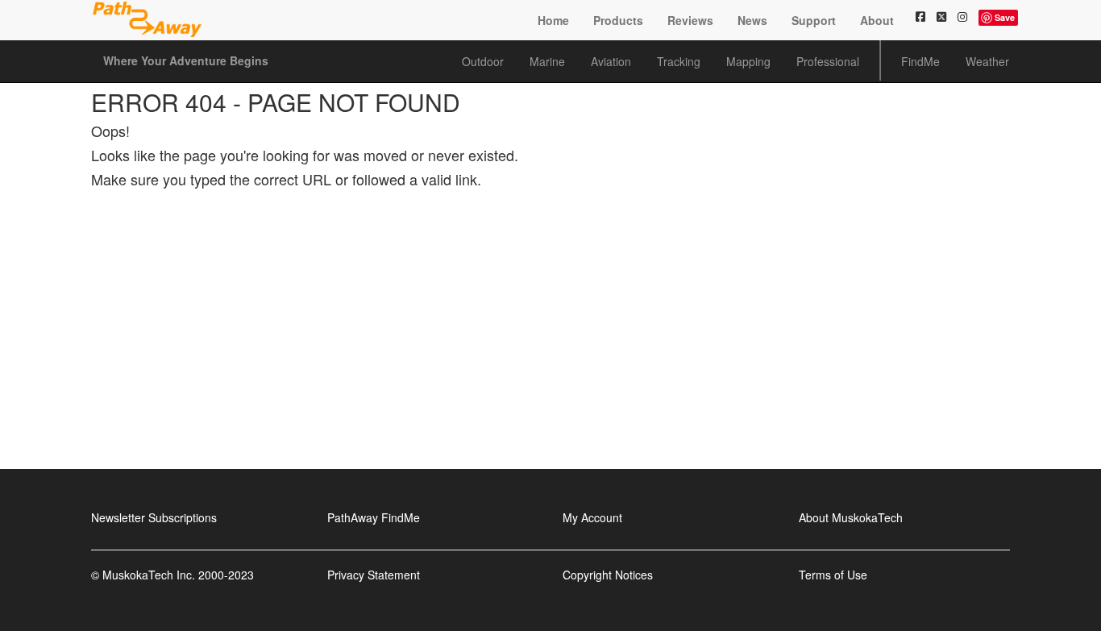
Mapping (748, 61)
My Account (592, 517)
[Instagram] (962, 16)
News (752, 20)
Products (618, 20)
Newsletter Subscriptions (154, 517)
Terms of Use (833, 575)
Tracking (678, 61)
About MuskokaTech (851, 517)
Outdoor (483, 61)
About (877, 20)
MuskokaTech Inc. (148, 575)
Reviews (690, 20)
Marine (547, 61)
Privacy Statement (373, 575)
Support (813, 20)
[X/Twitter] (941, 16)
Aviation (611, 61)
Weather (987, 61)
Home (553, 20)
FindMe (920, 61)
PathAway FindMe (373, 517)
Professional (827, 61)
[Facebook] (920, 16)
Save (1005, 17)
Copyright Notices (608, 575)
